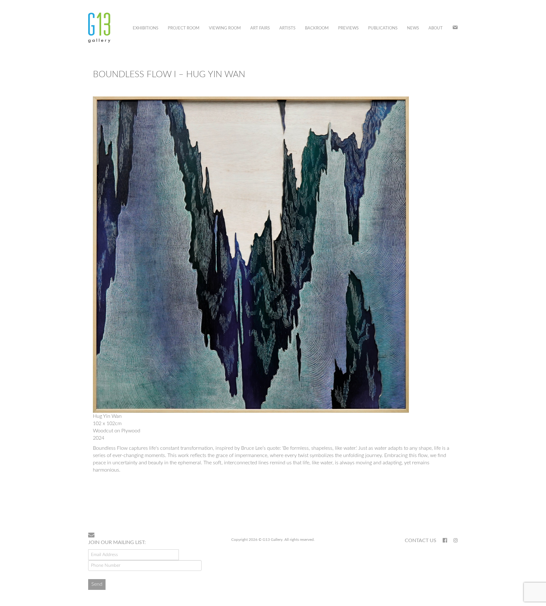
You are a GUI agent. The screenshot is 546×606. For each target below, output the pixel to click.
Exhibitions (145, 28)
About (435, 28)
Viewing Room (225, 28)
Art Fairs (260, 28)
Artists (287, 28)
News (413, 28)
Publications (382, 28)
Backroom (317, 28)
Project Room (183, 28)
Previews (348, 28)
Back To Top (441, 507)
